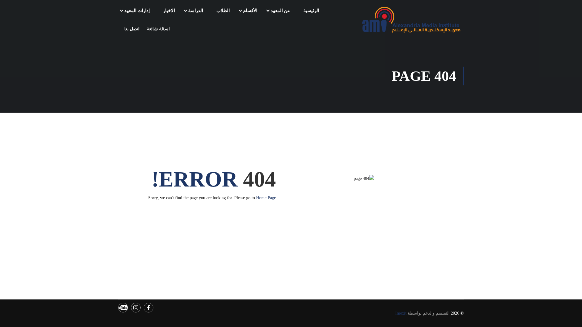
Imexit (400, 313)
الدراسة (195, 10)
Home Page (266, 198)
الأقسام (250, 10)
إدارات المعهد (137, 10)
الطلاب (223, 10)
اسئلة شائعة (158, 28)
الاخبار (169, 10)
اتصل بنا (131, 28)
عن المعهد (280, 10)
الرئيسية (311, 10)
